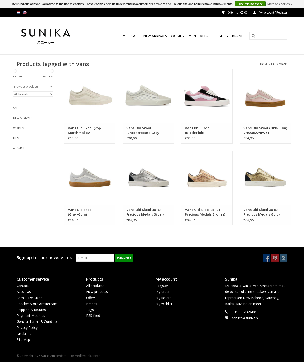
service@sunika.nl (245, 318)
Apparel (207, 35)
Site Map (23, 339)
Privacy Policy (27, 327)
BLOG (223, 35)
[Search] (251, 36)
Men (192, 35)
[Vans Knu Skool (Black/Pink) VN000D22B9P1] (207, 96)
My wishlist (164, 303)
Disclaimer (25, 333)
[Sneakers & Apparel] (51, 35)
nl (18, 12)
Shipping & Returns (31, 309)
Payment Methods (31, 315)
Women (177, 35)
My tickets (163, 297)
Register (162, 285)
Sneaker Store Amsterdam (37, 303)
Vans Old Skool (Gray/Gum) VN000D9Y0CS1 (80, 212)
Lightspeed (93, 356)
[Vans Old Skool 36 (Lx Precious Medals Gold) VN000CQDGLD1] (265, 178)
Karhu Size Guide (30, 297)
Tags (274, 64)
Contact (23, 285)
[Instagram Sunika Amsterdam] (283, 258)
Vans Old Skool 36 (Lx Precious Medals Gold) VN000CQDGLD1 (261, 212)
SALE (135, 35)
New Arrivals (155, 35)
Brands (239, 35)
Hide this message (250, 4)
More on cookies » (279, 4)
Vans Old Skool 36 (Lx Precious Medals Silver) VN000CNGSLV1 (145, 212)
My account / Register (272, 12)
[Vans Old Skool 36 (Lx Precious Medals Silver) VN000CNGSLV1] (148, 178)
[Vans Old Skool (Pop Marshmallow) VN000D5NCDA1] (89, 96)
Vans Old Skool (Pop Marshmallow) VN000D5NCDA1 (84, 130)
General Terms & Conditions (38, 321)
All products (95, 285)
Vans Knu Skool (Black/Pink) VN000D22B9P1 (197, 130)
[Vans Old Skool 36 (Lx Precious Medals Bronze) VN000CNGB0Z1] (207, 178)
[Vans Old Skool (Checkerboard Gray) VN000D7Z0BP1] (148, 96)
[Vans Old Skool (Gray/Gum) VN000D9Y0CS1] (89, 178)
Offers (91, 297)
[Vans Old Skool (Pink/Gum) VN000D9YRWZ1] (265, 96)
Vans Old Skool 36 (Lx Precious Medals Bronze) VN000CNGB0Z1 (205, 212)
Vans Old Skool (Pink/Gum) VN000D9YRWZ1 (265, 130)
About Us (24, 291)
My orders (163, 291)
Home (122, 35)
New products (97, 291)
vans (283, 64)
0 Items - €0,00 (237, 12)
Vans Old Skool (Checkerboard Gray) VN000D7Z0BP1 (143, 130)
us (25, 12)
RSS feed (93, 315)
